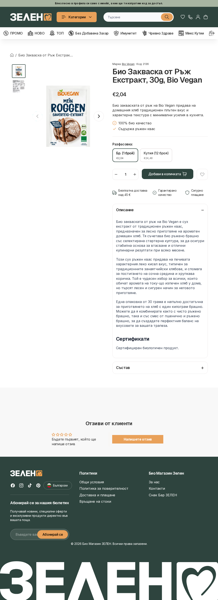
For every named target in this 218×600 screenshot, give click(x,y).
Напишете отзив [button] (138, 439)
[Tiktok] (29, 485)
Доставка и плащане (97, 495)
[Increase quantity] (134, 174)
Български (60, 485)
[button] (206, 17)
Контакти (157, 488)
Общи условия (91, 482)
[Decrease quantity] (116, 174)
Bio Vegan (128, 64)
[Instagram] (21, 485)
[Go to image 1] (19, 71)
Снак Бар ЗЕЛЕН (163, 495)
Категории (77, 17)
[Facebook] (12, 485)
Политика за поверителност (103, 488)
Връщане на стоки (95, 501)
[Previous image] (37, 116)
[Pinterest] (38, 485)
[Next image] (99, 116)
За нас (154, 482)
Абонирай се (52, 534)
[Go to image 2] (19, 86)
